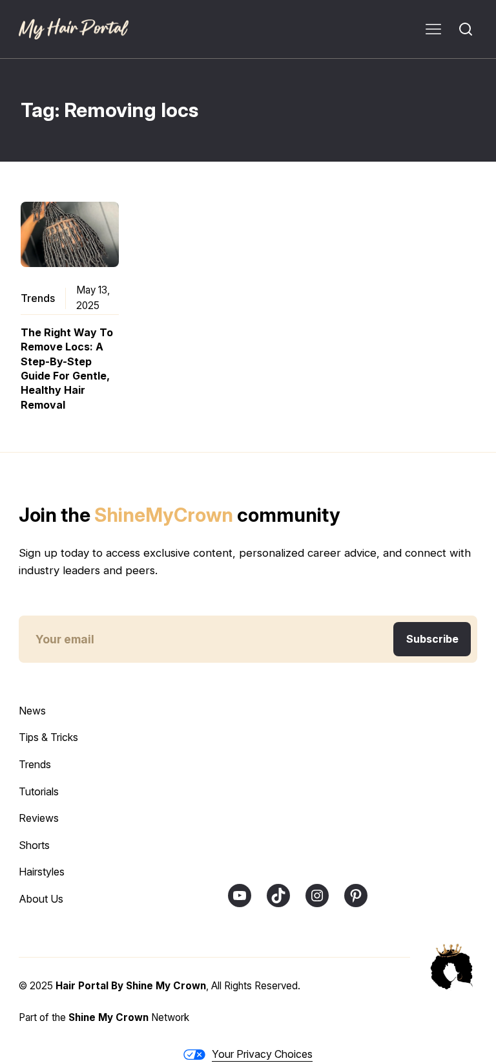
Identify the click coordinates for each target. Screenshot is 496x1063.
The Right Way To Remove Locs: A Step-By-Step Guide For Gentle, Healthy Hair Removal (67, 368)
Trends (38, 298)
